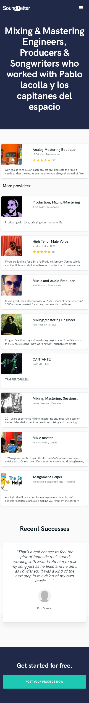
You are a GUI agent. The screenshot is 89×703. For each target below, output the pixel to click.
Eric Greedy (44, 608)
